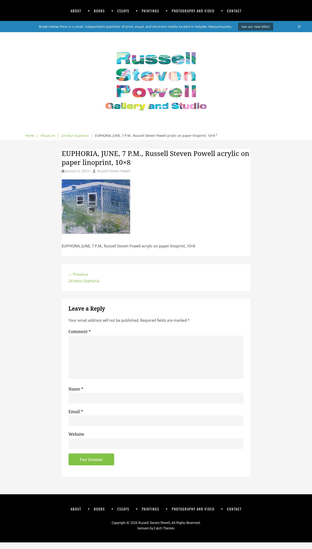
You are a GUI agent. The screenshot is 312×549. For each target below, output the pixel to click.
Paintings (150, 10)
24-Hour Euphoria (77, 135)
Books (99, 10)
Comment (80, 331)
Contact (234, 10)
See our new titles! (255, 26)
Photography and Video (193, 10)
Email (76, 411)
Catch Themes (164, 528)
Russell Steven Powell (113, 171)
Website (76, 434)
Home (31, 135)
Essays (123, 10)
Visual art (50, 135)
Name (76, 389)
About (76, 10)
